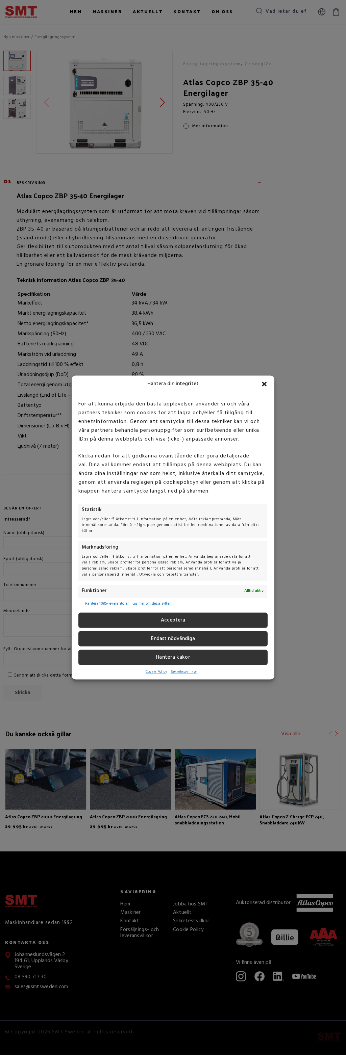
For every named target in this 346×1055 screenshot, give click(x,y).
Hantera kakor (173, 657)
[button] (264, 383)
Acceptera (173, 620)
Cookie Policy (156, 672)
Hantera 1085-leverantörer (107, 604)
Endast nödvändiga (173, 639)
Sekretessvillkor (184, 672)
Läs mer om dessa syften (152, 604)
